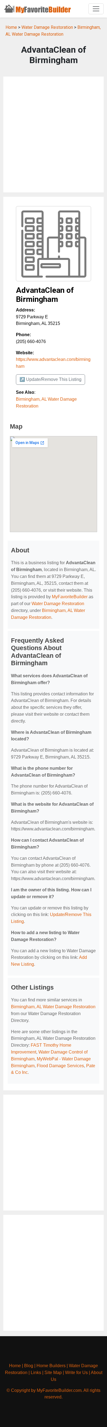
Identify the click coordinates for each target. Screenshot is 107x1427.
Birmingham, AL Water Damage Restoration (53, 1006)
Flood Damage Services (60, 1065)
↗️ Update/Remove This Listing (50, 379)
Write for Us (76, 1372)
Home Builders (51, 1365)
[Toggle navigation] (96, 8)
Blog (28, 1365)
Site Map (53, 1372)
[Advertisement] (53, 134)
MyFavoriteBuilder (70, 596)
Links (36, 1372)
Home (11, 27)
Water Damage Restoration (47, 27)
